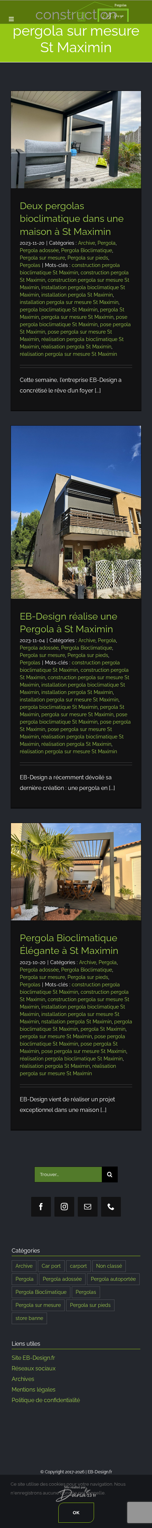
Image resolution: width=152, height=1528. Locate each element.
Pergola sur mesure (42, 258)
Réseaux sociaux (33, 1368)
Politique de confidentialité (46, 1400)
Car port (51, 1266)
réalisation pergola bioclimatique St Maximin (71, 1058)
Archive (86, 243)
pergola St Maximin (103, 1029)
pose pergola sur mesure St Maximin (83, 1051)
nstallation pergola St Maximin (76, 1021)
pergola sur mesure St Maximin (77, 317)
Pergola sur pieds (88, 258)
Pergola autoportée (113, 1279)
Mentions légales (33, 1389)
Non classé (109, 1266)
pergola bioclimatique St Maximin (59, 309)
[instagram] (64, 1207)
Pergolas (30, 265)
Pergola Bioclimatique (86, 250)
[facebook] (41, 1207)
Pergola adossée (39, 250)
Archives (23, 1379)
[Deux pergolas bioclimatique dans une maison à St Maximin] (76, 139)
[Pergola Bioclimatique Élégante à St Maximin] (76, 871)
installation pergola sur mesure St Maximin (69, 302)
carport (78, 1266)
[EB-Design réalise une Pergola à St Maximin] (76, 512)
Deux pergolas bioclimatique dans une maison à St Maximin (72, 218)
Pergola (107, 243)
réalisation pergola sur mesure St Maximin (68, 354)
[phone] (111, 1207)
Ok (76, 1512)
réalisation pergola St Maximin (76, 346)
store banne (29, 1318)
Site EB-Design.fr (33, 1357)
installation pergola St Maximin (77, 295)
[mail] (88, 1207)
